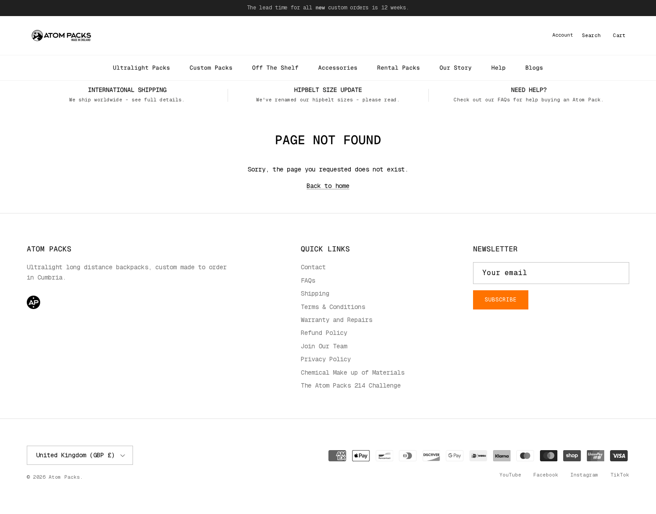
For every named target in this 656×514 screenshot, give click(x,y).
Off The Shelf (275, 67)
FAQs (308, 280)
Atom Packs (64, 477)
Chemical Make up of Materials (352, 372)
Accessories (337, 67)
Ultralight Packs (141, 67)
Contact (313, 267)
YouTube (510, 475)
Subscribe (501, 299)
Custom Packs (211, 67)
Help (498, 67)
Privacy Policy (326, 359)
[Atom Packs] (61, 35)
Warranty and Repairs (336, 320)
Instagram (584, 475)
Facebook (545, 475)
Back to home (328, 186)
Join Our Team (324, 346)
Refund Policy (324, 333)
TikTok (619, 475)
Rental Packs (398, 67)
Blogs (534, 67)
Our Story (456, 67)
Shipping (315, 293)
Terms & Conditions (333, 307)
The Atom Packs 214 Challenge (351, 385)
